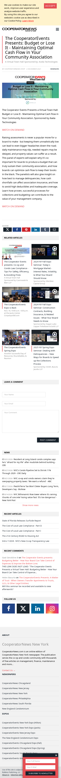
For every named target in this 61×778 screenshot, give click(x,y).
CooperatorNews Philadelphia (16, 698)
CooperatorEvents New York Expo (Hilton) (21, 722)
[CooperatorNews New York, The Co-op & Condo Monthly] (19, 30)
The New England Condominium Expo (20, 738)
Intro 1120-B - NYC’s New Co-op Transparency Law (25, 541)
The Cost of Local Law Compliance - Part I (21, 530)
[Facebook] (8, 608)
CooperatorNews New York (14, 693)
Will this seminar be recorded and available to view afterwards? (26, 588)
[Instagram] (52, 608)
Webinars (54, 69)
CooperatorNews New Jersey (15, 688)
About (6, 635)
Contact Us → (8, 670)
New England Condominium (15, 708)
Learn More (28, 20)
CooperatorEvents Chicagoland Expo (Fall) (22, 743)
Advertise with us (17, 775)
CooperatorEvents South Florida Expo (19, 753)
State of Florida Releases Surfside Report (21, 520)
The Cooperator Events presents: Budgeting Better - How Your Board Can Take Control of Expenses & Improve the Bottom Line (28, 560)
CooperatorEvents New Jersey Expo (18, 732)
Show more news (30, 505)
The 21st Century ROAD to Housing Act (20, 536)
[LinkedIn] (37, 608)
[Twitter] (23, 608)
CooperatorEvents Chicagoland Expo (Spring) (23, 748)
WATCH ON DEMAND (13, 129)
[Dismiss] (56, 755)
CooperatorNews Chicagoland (16, 683)
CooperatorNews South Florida (16, 703)
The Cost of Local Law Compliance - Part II (22, 525)
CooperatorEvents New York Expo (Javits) (21, 727)
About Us (5, 775)
